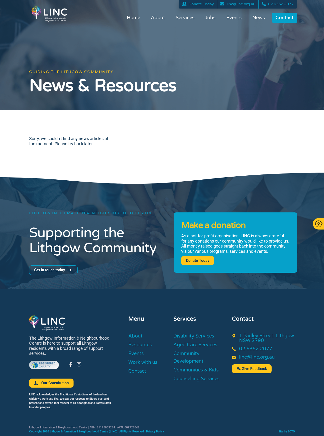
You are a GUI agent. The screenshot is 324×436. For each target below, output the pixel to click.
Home (133, 18)
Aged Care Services (195, 345)
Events (234, 18)
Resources (140, 345)
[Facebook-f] (70, 364)
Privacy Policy (155, 431)
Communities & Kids (196, 370)
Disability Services (193, 336)
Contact (285, 18)
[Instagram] (79, 364)
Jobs (210, 18)
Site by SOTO (286, 431)
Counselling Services (196, 379)
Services (185, 18)
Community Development (188, 357)
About (158, 18)
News (258, 18)
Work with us (142, 362)
